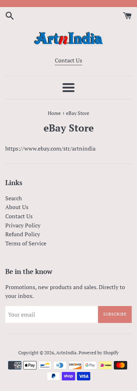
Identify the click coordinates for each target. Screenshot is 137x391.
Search (13, 198)
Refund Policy (22, 234)
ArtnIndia (66, 353)
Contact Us (68, 60)
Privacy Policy (22, 225)
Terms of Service (25, 243)
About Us (16, 207)
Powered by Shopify (99, 353)
